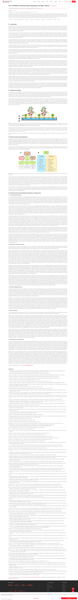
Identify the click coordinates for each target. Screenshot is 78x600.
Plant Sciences (14, 10)
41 (22, 202)
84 (66, 323)
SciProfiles (63, 589)
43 (41, 205)
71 (45, 301)
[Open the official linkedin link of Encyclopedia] (19, 591)
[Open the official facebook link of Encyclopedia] (24, 591)
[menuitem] (70, 1)
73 (25, 304)
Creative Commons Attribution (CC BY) (33, 577)
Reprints (51, 1)
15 (34, 70)
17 (30, 71)
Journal (47, 1)
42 (40, 205)
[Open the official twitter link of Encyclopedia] (17, 591)
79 (59, 317)
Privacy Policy (16, 578)
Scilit (63, 588)
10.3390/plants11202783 (29, 365)
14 (44, 69)
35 (23, 190)
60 (24, 304)
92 (54, 352)
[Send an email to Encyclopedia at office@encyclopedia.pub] (15, 591)
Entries (34, 1)
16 (35, 70)
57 (43, 344)
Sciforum (63, 584)
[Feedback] (73, 591)
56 (42, 344)
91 (24, 352)
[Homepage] (3, 1)
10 (66, 60)
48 (14, 252)
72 (43, 303)
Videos (39, 1)
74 (50, 304)
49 (32, 256)
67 (37, 293)
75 (64, 345)
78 (18, 317)
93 (61, 353)
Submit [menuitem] (74, 1)
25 (50, 96)
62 (62, 277)
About (60, 1)
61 (38, 272)
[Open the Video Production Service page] (73, 589)
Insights (55, 1)
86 (41, 333)
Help (48, 588)
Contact (48, 589)
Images (43, 1)
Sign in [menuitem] (66, 1)
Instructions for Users (50, 587)
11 (39, 58)
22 (33, 80)
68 (30, 294)
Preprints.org (64, 587)
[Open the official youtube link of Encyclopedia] (22, 591)
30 (13, 177)
